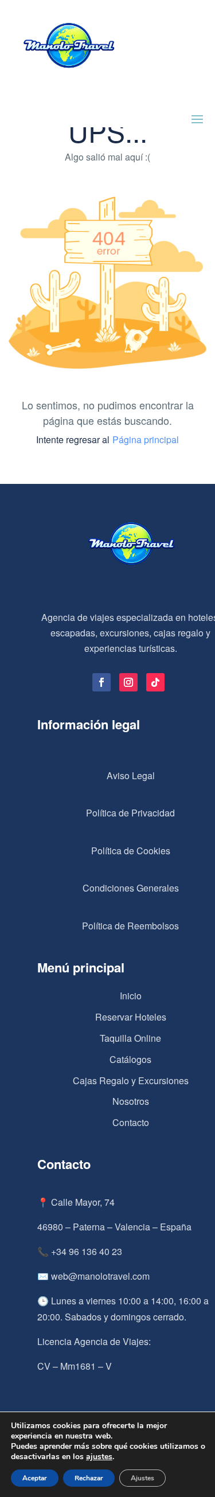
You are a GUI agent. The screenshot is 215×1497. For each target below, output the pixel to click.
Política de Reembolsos (130, 925)
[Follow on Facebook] (101, 682)
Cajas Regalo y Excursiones (131, 1080)
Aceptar (34, 1478)
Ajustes (142, 1478)
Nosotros (130, 1101)
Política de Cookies (130, 850)
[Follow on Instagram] (128, 682)
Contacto (130, 1122)
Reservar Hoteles (130, 1016)
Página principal (145, 439)
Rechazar (89, 1478)
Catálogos (130, 1059)
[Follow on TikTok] (155, 682)
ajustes (99, 1457)
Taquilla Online (130, 1038)
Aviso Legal (131, 775)
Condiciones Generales (131, 887)
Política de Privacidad (130, 812)
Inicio (131, 995)
